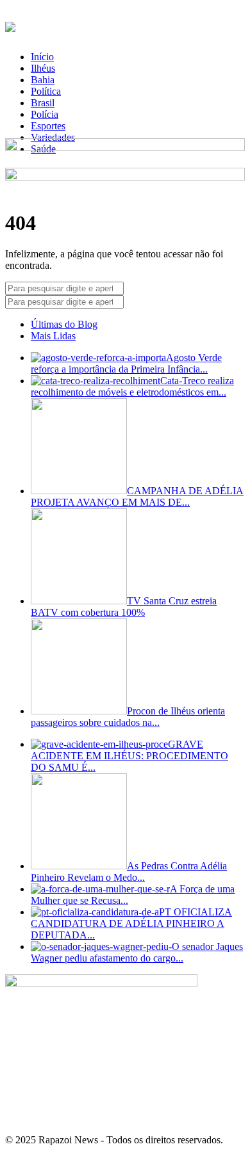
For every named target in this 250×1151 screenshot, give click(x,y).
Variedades (53, 137)
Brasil (42, 102)
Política (46, 91)
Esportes (48, 125)
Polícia (44, 114)
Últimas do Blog (64, 324)
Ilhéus (43, 68)
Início (42, 56)
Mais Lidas (53, 335)
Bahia (42, 79)
